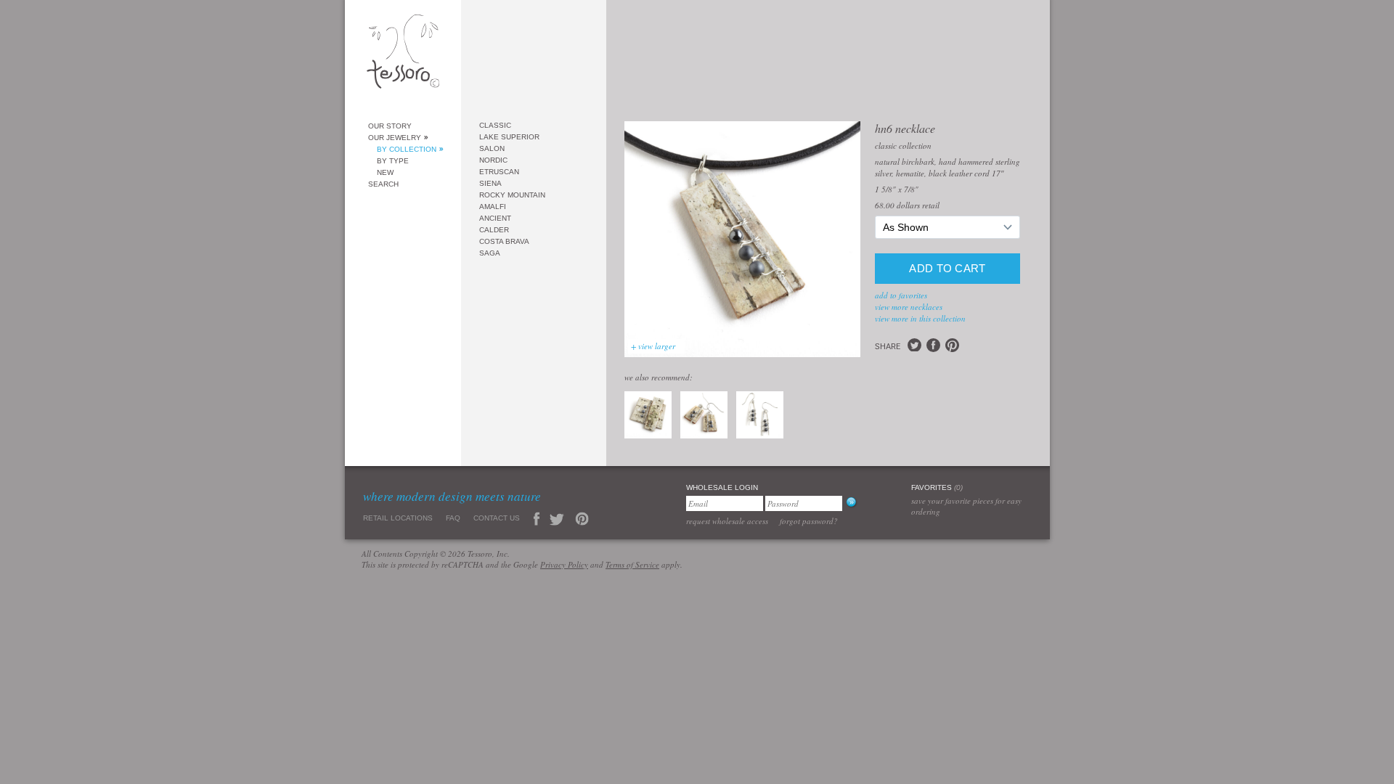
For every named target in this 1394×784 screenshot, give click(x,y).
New (385, 172)
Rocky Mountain (512, 195)
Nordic (493, 160)
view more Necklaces (908, 306)
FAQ (453, 518)
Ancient (495, 218)
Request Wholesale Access (727, 520)
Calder (494, 230)
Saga (489, 253)
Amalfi (492, 207)
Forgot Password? (809, 520)
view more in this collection (920, 318)
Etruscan (499, 172)
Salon (492, 148)
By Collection (406, 149)
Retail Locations (398, 518)
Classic (495, 125)
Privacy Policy (564, 564)
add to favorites (901, 295)
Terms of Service (632, 564)
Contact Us (496, 518)
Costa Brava (504, 241)
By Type (393, 161)
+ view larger (653, 345)
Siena (490, 183)
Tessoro (403, 56)
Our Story (390, 126)
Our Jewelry (394, 138)
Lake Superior (509, 137)
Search (383, 184)
